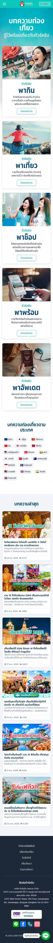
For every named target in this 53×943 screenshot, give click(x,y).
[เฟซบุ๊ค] (23, 924)
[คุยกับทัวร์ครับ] (45, 935)
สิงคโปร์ (11, 465)
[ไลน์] (16, 924)
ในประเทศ (12, 478)
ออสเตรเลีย (42, 458)
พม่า (45, 452)
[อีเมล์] (37, 924)
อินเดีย (42, 471)
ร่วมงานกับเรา (26, 869)
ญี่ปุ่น (24, 439)
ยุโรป (10, 439)
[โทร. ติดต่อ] (30, 924)
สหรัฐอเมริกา (13, 452)
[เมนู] (4, 4)
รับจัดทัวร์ (26, 857)
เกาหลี (10, 458)
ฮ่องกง (31, 452)
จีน (9, 445)
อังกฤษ (27, 471)
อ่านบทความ (27, 111)
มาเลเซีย (11, 471)
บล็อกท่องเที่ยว (27, 852)
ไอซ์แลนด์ (28, 465)
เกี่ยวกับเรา (26, 863)
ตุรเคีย (25, 458)
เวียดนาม (39, 439)
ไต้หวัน (38, 445)
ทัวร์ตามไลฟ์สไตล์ (27, 846)
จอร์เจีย (23, 445)
